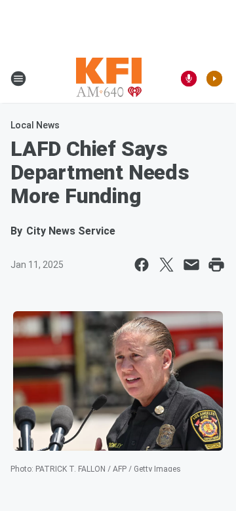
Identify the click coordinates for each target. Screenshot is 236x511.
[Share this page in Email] (191, 265)
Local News (35, 125)
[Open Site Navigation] (18, 78)
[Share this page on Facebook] (141, 265)
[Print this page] (216, 265)
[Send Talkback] (189, 78)
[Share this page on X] (166, 265)
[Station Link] (109, 79)
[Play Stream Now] (214, 78)
